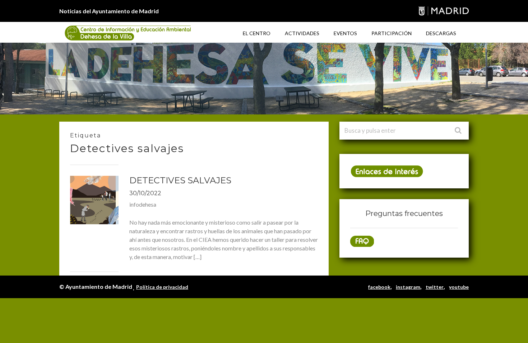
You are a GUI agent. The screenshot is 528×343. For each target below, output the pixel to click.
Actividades (302, 33)
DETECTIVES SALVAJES (180, 180)
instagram (408, 287)
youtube (459, 287)
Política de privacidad (162, 287)
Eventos (345, 33)
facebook (379, 287)
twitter (435, 287)
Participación (391, 33)
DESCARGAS (441, 33)
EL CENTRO (256, 33)
